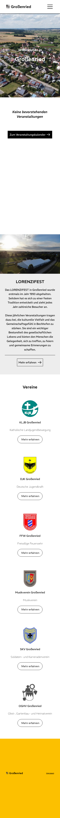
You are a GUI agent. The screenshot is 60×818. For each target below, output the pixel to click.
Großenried (21, 6)
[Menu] (50, 6)
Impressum (50, 773)
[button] (34, 96)
